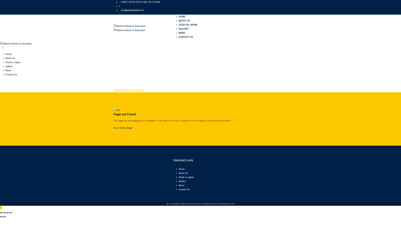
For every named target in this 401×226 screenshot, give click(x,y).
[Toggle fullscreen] (4, 212)
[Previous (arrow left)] (1, 216)
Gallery (184, 28)
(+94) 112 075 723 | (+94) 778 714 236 (140, 2)
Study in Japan (188, 24)
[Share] (7, 212)
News (182, 33)
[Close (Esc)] (10, 212)
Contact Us (186, 37)
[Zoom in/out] (1, 212)
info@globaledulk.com (132, 10)
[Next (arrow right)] (4, 216)
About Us (184, 20)
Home (182, 16)
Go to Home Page (123, 127)
